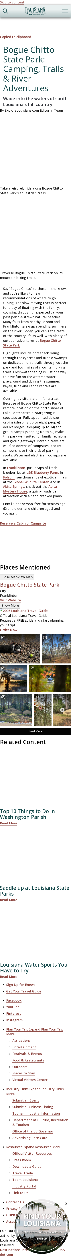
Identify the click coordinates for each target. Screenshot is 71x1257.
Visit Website (10, 600)
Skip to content (12, 2)
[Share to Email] (61, 23)
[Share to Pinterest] (29, 23)
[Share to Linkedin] (37, 23)
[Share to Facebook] (4, 23)
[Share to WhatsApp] (20, 23)
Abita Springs (13, 486)
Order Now (8, 630)
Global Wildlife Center (31, 482)
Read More (8, 823)
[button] (35, 34)
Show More (10, 605)
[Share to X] (12, 23)
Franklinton (16, 468)
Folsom (9, 477)
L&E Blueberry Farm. (42, 472)
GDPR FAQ (14, 1215)
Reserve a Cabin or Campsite (23, 523)
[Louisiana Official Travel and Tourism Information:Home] (35, 11)
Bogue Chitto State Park (29, 584)
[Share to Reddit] (53, 23)
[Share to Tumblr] (45, 23)
